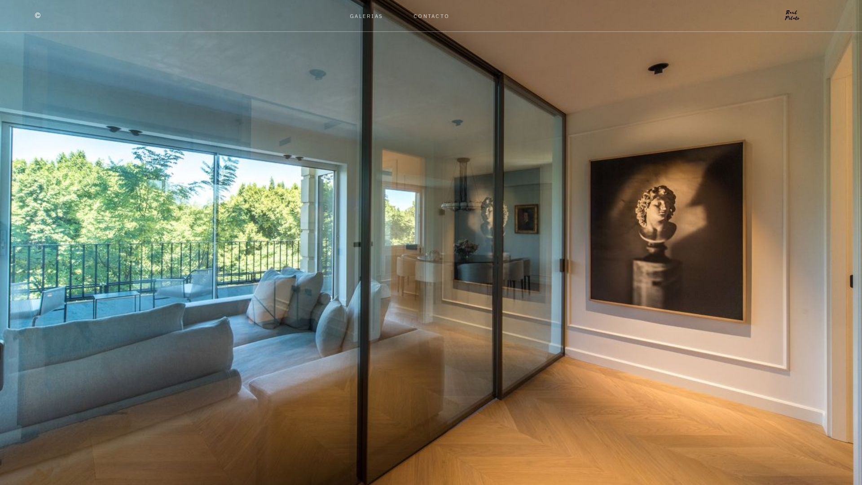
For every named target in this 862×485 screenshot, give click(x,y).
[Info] (37, 15)
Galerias (366, 16)
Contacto (431, 16)
